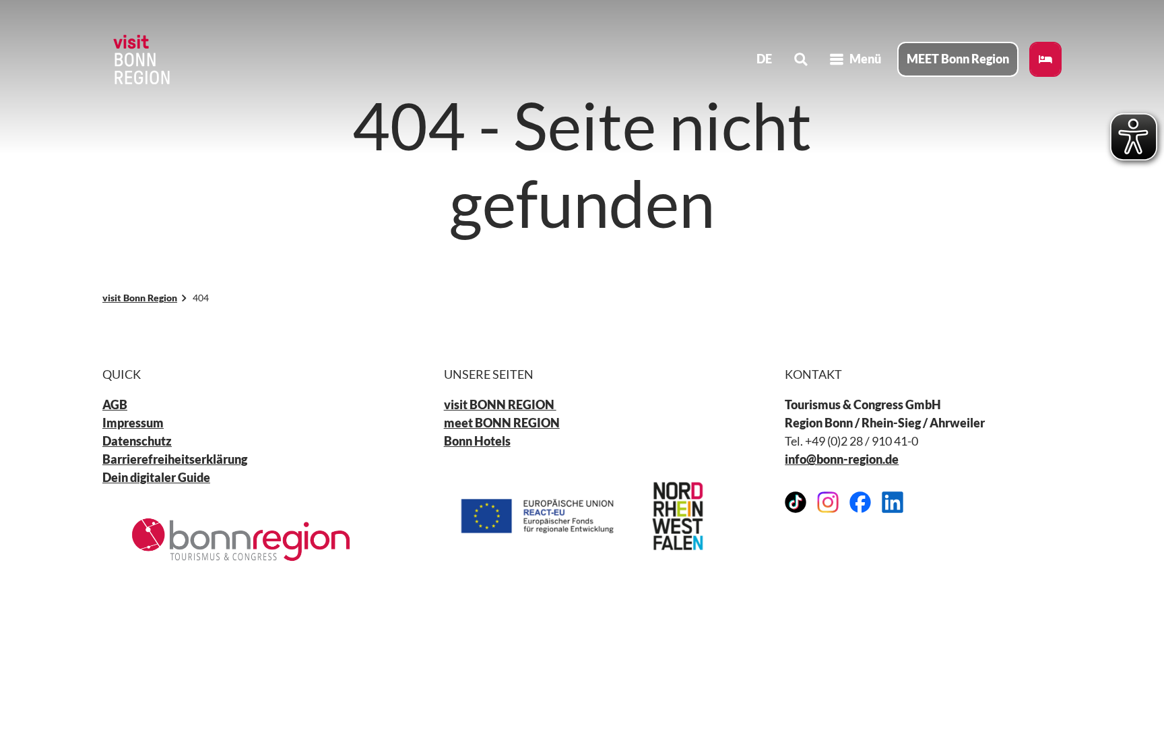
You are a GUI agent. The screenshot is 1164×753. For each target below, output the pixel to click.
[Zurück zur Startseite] (140, 59)
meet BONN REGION (502, 422)
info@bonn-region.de (842, 459)
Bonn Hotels (477, 440)
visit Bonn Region (139, 297)
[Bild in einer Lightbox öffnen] (240, 539)
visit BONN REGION (500, 404)
